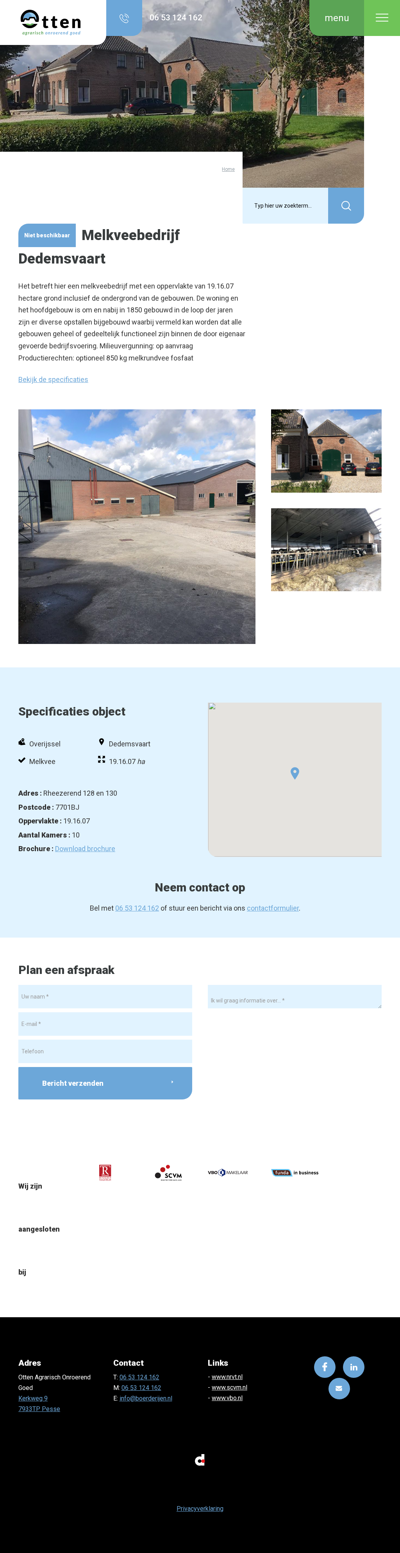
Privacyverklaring (200, 1508)
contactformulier (273, 908)
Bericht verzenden (73, 1083)
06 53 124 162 (137, 908)
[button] (295, 773)
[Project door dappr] (200, 1459)
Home (228, 169)
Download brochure (85, 849)
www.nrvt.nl (227, 1377)
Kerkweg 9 (33, 1398)
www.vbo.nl (227, 1398)
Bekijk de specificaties (53, 379)
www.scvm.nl (229, 1387)
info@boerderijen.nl (146, 1398)
